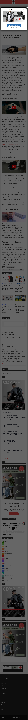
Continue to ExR (14, 27)
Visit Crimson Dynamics (14, 25)
